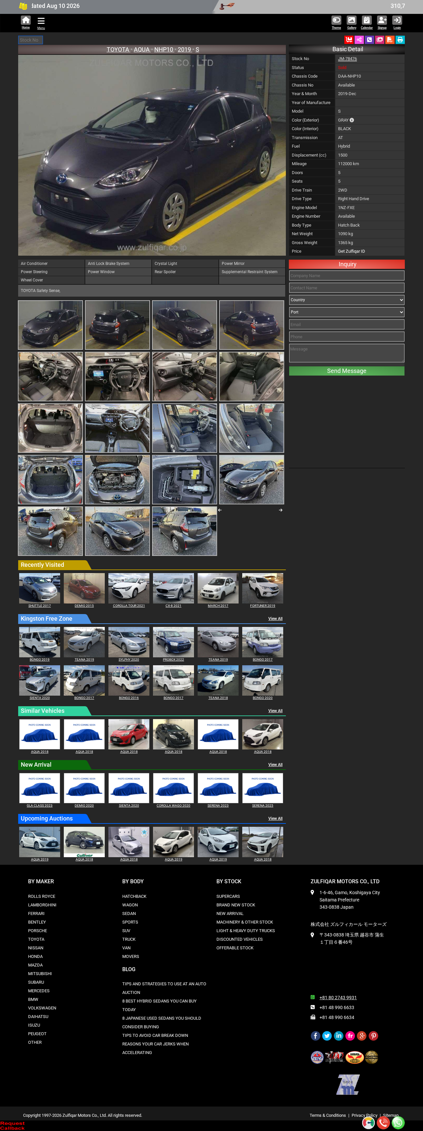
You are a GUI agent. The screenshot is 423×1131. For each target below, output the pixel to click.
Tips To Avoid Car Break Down (155, 1035)
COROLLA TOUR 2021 (129, 605)
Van (126, 947)
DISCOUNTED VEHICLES (239, 939)
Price (296, 251)
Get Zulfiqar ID (351, 251)
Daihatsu (38, 1016)
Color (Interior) (305, 128)
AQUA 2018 (40, 751)
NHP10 (164, 49)
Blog (128, 969)
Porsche (37, 930)
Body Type (301, 225)
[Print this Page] (400, 40)
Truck (128, 939)
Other (35, 1042)
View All (275, 618)
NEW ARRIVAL (230, 913)
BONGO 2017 (263, 659)
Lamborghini (42, 904)
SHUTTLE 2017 (39, 605)
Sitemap (391, 1115)
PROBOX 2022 (173, 659)
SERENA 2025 (262, 805)
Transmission (305, 137)
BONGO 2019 (40, 659)
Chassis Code (305, 76)
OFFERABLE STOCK (234, 947)
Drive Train (302, 190)
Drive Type (302, 198)
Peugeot (37, 1033)
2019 (185, 49)
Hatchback (134, 896)
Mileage (299, 163)
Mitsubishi (40, 973)
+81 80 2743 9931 (338, 997)
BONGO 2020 (263, 698)
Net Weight (302, 233)
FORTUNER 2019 (262, 605)
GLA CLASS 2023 (40, 805)
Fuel (296, 146)
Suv (126, 930)
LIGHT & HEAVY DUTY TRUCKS (245, 930)
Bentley (37, 922)
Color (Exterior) (305, 120)
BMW (33, 999)
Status (298, 67)
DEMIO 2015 (84, 605)
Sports (130, 922)
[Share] (359, 40)
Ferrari (36, 913)
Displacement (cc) (309, 155)
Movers (130, 956)
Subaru (36, 982)
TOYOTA (119, 49)
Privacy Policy (364, 1115)
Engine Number (306, 216)
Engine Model (304, 207)
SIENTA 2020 (40, 698)
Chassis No (302, 85)
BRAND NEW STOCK (235, 904)
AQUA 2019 (40, 859)
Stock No (300, 58)
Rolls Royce (41, 896)
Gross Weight (304, 242)
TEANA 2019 (84, 659)
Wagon (130, 904)
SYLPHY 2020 (129, 659)
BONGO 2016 (129, 698)
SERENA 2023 (218, 805)
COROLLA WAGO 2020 (173, 805)
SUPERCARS (228, 896)
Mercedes (39, 990)
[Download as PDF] (390, 40)
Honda (35, 956)
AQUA (142, 49)
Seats (297, 181)
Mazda (35, 965)
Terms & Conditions (328, 1115)
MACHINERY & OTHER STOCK (244, 922)
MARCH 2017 (218, 605)
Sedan (129, 913)
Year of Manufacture (311, 102)
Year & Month (304, 93)
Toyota (36, 939)
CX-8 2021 (173, 605)
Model (297, 111)
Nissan (35, 947)
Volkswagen (42, 1007)
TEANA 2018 (218, 698)
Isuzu (34, 1025)
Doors (297, 172)
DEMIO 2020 (84, 805)
